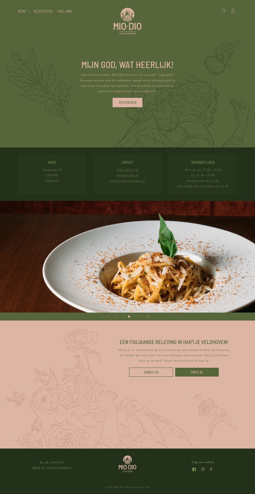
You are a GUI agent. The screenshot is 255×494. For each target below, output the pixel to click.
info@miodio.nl (127, 175)
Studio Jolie (143, 487)
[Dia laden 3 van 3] (129, 317)
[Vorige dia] (108, 316)
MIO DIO (119, 487)
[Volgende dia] (138, 316)
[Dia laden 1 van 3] (117, 317)
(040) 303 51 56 (127, 170)
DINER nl (197, 372)
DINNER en (151, 372)
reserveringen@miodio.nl (127, 180)
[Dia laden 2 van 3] (123, 317)
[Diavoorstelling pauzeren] (147, 316)
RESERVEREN (127, 102)
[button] (23, 11)
